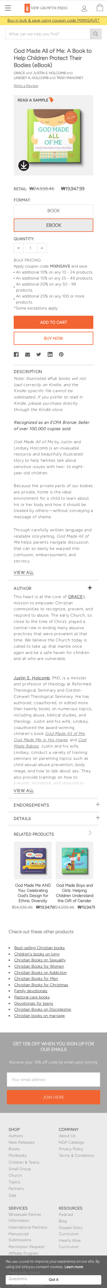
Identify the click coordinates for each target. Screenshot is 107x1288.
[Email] (28, 354)
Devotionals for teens (33, 1003)
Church (15, 1175)
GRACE (75, 596)
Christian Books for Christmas (41, 984)
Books (14, 1149)
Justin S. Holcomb (32, 678)
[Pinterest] (61, 354)
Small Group (20, 1169)
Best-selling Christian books (39, 947)
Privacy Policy (71, 1149)
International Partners (28, 1227)
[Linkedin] (50, 354)
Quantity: (24, 238)
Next (89, 833)
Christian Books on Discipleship (42, 1009)
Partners (16, 1188)
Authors (16, 1135)
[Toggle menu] (8, 8)
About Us (67, 1135)
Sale (12, 1195)
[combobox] (53, 34)
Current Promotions (26, 1285)
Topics (14, 1182)
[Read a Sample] (35, 101)
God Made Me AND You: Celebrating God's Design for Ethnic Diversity (33, 893)
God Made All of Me (65, 733)
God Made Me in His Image (40, 739)
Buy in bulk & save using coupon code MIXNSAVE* (53, 20)
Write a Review (26, 86)
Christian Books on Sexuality (40, 960)
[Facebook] (16, 354)
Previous (76, 833)
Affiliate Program (24, 1253)
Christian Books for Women (39, 966)
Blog (63, 1221)
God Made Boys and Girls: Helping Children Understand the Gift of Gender (74, 893)
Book (53, 210)
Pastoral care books (32, 997)
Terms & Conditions (76, 1155)
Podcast (66, 1214)
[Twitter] (39, 354)
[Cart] (100, 7)
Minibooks (18, 1155)
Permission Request (27, 1246)
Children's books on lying (36, 954)
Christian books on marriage (39, 1015)
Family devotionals (30, 990)
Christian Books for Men (36, 978)
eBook (53, 225)
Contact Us (19, 1266)
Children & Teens (24, 1162)
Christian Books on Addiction (40, 972)
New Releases (22, 1142)
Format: (22, 200)
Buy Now (53, 338)
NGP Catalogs (71, 1142)
